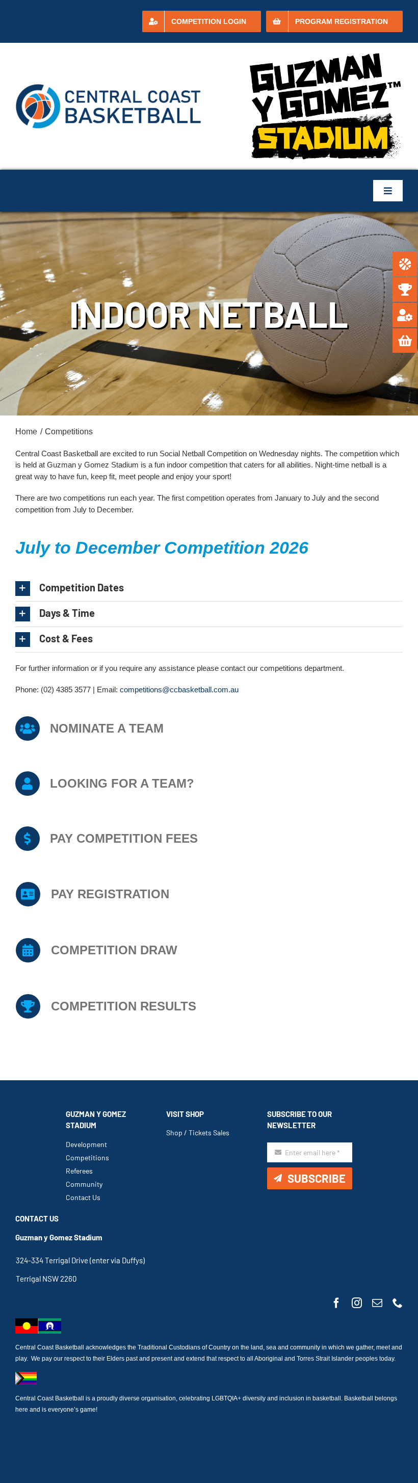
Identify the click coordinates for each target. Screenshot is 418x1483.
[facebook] (336, 1303)
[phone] (398, 1303)
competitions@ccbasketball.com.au (179, 689)
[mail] (377, 1303)
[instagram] (357, 1303)
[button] (209, 588)
